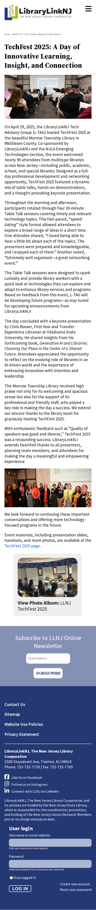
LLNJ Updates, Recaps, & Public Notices (42, 34)
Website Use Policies (23, 724)
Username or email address (29, 835)
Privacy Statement (21, 734)
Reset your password (76, 889)
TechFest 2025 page (22, 545)
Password (16, 856)
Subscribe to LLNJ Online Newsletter (48, 642)
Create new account (75, 884)
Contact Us (14, 704)
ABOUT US (17, 34)
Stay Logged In (24, 877)
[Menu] (88, 8)
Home (7, 34)
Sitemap (12, 714)
